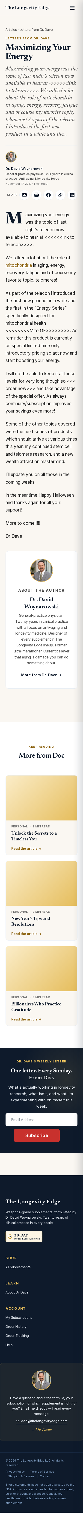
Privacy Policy (15, 1471)
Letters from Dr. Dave (36, 30)
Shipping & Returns (21, 1476)
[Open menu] (72, 8)
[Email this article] (24, 195)
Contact (45, 1476)
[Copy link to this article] (60, 195)
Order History (16, 1327)
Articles (11, 30)
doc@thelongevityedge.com (44, 1421)
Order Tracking (17, 1336)
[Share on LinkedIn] (72, 195)
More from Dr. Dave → (41, 675)
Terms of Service (42, 1471)
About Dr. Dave (17, 1292)
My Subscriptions (19, 1317)
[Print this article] (36, 195)
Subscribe (36, 1135)
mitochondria (19, 265)
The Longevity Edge (27, 8)
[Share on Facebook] (48, 195)
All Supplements (18, 1267)
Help (9, 1345)
